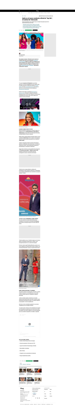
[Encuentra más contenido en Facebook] (20, 30)
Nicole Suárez (34, 91)
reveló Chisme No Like (30, 86)
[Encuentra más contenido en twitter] (22, 30)
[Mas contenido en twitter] (37, 398)
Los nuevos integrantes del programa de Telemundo (31, 27)
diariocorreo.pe (44, 404)
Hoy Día (21, 364)
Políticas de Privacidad (35, 389)
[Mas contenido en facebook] (36, 398)
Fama (45, 393)
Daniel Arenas (28, 364)
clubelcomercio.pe (27, 404)
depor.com (35, 404)
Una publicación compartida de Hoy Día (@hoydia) (29, 336)
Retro (50, 393)
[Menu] (19, 11)
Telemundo (24, 364)
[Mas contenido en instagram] (39, 398)
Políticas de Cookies (35, 391)
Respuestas (46, 389)
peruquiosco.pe (48, 404)
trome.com (39, 404)
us (44, 391)
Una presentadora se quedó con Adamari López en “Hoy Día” (32, 26)
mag (51, 404)
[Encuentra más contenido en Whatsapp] (23, 30)
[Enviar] (19, 12)
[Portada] (22, 389)
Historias (45, 398)
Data (50, 391)
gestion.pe (31, 404)
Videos (51, 389)
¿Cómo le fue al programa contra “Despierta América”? (31, 25)
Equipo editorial (22, 390)
